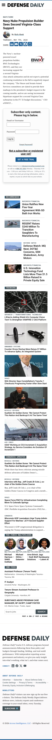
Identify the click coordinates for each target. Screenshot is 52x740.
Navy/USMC (8, 17)
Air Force (9, 442)
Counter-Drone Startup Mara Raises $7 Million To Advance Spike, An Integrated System (25, 350)
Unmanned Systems (12, 347)
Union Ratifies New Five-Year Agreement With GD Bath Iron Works (33, 209)
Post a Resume (41, 616)
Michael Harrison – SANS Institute (9, 558)
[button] (4, 5)
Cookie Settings (9, 682)
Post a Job (27, 616)
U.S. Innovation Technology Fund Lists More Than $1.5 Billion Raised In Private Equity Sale (35, 274)
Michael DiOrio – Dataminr (20, 557)
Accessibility (41, 682)
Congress (8, 516)
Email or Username (15, 120)
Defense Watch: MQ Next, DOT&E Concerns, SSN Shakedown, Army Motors (34, 252)
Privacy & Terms (25, 682)
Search (41, 612)
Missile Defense (12, 410)
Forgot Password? (26, 144)
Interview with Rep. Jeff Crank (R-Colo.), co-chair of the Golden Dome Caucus (25, 483)
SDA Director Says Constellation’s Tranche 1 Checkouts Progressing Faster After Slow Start (26, 382)
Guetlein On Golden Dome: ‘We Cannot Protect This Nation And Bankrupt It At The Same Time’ (26, 414)
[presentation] (10, 544)
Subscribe (18, 680)
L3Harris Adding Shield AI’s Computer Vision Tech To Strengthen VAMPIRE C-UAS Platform (25, 318)
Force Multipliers (10, 551)
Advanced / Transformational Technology (23, 315)
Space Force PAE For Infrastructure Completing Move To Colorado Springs (26, 501)
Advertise (6, 680)
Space (7, 378)
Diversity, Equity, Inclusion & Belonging (19, 685)
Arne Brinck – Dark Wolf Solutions (32, 557)
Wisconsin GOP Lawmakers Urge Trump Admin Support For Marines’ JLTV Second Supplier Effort (26, 520)
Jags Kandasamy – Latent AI (44, 557)
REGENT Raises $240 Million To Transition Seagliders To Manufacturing (31, 229)
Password (11, 132)
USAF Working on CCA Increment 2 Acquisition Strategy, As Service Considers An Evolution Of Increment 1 (26, 447)
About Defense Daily (33, 680)
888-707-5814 (21, 169)
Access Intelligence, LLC (20, 723)
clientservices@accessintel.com (33, 166)
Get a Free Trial (26, 159)
